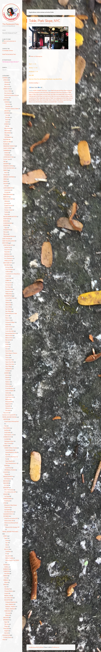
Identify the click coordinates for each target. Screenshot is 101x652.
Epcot (6, 454)
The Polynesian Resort (11, 463)
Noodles (7, 117)
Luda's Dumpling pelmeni (8, 240)
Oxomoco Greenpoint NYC (9, 415)
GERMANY (6, 580)
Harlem (7, 324)
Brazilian (5, 144)
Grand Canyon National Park (11, 421)
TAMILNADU (7, 611)
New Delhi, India (8, 597)
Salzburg (6, 567)
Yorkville (7, 370)
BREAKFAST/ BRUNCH (9, 146)
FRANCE (5, 575)
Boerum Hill (8, 267)
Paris (5, 578)
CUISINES (4, 77)
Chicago (6, 474)
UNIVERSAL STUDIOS (9, 470)
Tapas (5, 227)
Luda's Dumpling (6, 238)
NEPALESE (7, 130)
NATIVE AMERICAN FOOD (10, 216)
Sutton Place (8, 351)
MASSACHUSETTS (8, 476)
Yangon (6, 626)
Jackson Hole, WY (8, 520)
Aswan (7, 540)
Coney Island (8, 278)
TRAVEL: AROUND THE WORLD (10, 531)
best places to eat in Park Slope (41, 92)
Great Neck (7, 249)
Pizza (5, 185)
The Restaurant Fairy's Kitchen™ (10, 62)
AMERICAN (6, 88)
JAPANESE (7, 113)
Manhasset (7, 254)
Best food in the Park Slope (57, 90)
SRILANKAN (7, 133)
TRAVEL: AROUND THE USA (9, 417)
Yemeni (6, 214)
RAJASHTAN (7, 600)
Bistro (6, 172)
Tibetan (5, 232)
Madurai (7, 615)
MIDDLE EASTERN (8, 199)
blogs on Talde (32, 94)
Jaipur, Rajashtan (9, 604)
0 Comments (60, 101)
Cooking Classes (7, 637)
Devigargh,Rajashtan (10, 602)
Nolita (7, 344)
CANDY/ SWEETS (7, 148)
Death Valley (7, 432)
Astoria (7, 375)
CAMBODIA (6, 571)
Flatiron (7, 318)
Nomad (7, 346)
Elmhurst (7, 381)
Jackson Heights (9, 390)
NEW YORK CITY (7, 263)
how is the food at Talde (48, 96)
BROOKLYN (7, 265)
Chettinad (7, 613)
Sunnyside (7, 406)
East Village (8, 311)
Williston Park (8, 260)
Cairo (6, 542)
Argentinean (7, 190)
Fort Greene (8, 282)
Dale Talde (52, 94)
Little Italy (8, 329)
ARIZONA (5, 419)
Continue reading (34, 83)
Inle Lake (6, 624)
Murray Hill (8, 340)
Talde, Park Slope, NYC (44, 21)
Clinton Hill (8, 304)
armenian (6, 203)
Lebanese (6, 207)
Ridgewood (8, 404)
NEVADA (5, 494)
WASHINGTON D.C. (8, 514)
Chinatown (8, 302)
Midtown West (9, 337)
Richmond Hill (8, 401)
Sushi (6, 122)
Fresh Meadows (9, 388)
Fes (6, 553)
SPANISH (5, 225)
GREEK (5, 179)
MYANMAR (6, 619)
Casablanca (8, 551)
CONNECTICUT (7, 437)
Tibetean (5, 234)
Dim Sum (7, 104)
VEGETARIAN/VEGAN (8, 236)
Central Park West (10, 298)
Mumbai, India (7, 595)
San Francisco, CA (8, 434)
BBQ (6, 126)
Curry (6, 115)
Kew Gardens (8, 395)
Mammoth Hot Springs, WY (12, 527)
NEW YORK (5, 243)
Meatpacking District (10, 333)
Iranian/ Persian (8, 205)
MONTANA (6, 487)
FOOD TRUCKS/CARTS (9, 168)
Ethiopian (6, 82)
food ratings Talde (60, 94)
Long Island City (9, 397)
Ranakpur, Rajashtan (10, 606)
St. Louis (6, 485)
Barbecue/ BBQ (7, 141)
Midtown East (8, 335)
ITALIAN (5, 183)
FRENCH (5, 170)
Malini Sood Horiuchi (45, 23)
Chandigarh (7, 589)
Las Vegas (6, 496)
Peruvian (6, 192)
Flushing (7, 384)
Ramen (7, 119)
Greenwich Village (10, 322)
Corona (7, 379)
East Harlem (8, 309)
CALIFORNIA (6, 428)
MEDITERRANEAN (8, 194)
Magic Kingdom (9, 461)
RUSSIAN (5, 221)
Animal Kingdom (9, 450)
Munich (6, 582)
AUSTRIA (5, 564)
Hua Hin (6, 633)
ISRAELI (5, 181)
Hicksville (6, 252)
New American (8, 93)
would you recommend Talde (50, 101)
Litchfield (6, 439)
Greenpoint (8, 285)
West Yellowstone (9, 489)
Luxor (6, 547)
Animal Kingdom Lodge (11, 452)
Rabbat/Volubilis (9, 558)
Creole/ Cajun (6, 159)
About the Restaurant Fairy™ (9, 33)
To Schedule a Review (7, 50)
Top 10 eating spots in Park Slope (60, 98)
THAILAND (6, 628)
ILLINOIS (5, 472)
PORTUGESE (6, 218)
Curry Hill (7, 307)
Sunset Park (8, 291)
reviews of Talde (49, 98)
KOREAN (6, 124)
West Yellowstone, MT (10, 492)
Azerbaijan (6, 139)
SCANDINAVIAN (7, 223)
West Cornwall (8, 443)
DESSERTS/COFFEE (8, 166)
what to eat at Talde (43, 100)
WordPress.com (55, 647)
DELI (4, 161)
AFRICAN (5, 80)
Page (5, 426)
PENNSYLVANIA (7, 498)
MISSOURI (6, 483)
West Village (8, 366)
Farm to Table (7, 91)
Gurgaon (6, 593)
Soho (6, 348)
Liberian (6, 84)
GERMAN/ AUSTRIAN (8, 177)
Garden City (7, 247)
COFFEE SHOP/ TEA (8, 157)
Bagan (5, 622)
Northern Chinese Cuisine (11, 108)
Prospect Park (9, 289)
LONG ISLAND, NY (8, 245)
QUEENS (6, 373)
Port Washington (8, 258)
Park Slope (44, 90)
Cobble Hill (8, 271)
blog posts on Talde (66, 92)
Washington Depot (9, 441)
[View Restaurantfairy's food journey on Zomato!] (11, 43)
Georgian (5, 174)
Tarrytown (6, 412)
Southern (6, 97)
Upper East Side (9, 362)
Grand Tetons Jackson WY (11, 518)
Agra (5, 586)
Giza (6, 545)
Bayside (7, 377)
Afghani (6, 201)
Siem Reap (7, 573)
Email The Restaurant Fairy (9, 54)
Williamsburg (8, 293)
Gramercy (7, 320)
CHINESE (39, 90)
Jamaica (7, 393)
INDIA (5, 584)
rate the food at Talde (34, 98)
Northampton (8, 478)
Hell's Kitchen (8, 326)
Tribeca (7, 357)
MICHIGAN (6, 481)
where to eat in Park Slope (65, 100)
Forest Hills (8, 386)
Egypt (5, 538)
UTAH (4, 503)
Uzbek (4, 639)
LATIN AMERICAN (8, 188)
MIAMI (6, 465)
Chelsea (7, 300)
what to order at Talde (54, 100)
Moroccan (7, 86)
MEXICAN (6, 196)
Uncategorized (6, 635)
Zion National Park (9, 511)
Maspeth (7, 399)
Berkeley (6, 430)
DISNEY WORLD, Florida (10, 448)
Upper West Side (9, 364)
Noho (6, 342)
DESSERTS (6, 163)
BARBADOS (6, 569)
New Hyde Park (8, 256)
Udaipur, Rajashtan (10, 608)
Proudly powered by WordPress (36, 647)
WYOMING (6, 516)
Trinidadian (7, 155)
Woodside (7, 410)
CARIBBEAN (6, 150)
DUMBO (7, 280)
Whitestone (8, 408)
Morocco (6, 549)
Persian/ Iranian (8, 210)
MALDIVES (6, 617)
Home (4, 30)
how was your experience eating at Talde (63, 96)
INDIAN (6, 110)
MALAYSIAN (7, 128)
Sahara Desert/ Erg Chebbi (12, 560)
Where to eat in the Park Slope (36, 101)
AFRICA (5, 536)
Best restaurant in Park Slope (55, 92)
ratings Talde (42, 98)
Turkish (6, 212)
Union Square (8, 359)
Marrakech (8, 556)
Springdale (7, 509)
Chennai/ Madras (8, 591)
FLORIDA (5, 445)
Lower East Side (9, 331)
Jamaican (6, 152)
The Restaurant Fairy (10, 24)
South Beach (8, 467)
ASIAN (34, 90)
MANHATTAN (8, 296)
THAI (5, 135)
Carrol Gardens (9, 269)
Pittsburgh (7, 500)
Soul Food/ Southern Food (10, 95)
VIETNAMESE (7, 137)
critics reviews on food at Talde (43, 94)
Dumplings (8, 106)
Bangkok (6, 630)
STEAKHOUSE (7, 229)
